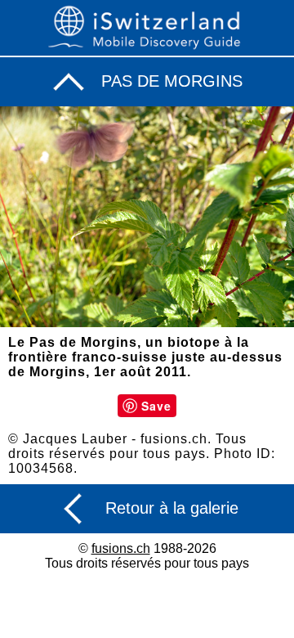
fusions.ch (120, 548)
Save (156, 406)
